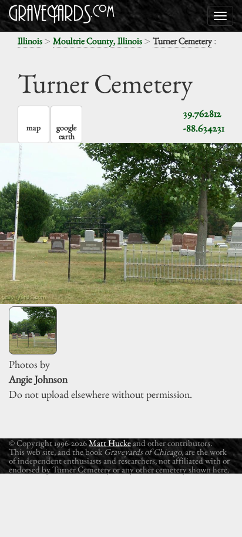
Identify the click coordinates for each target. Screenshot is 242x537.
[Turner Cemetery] (33, 330)
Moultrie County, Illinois (97, 41)
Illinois (30, 41)
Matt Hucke (110, 442)
